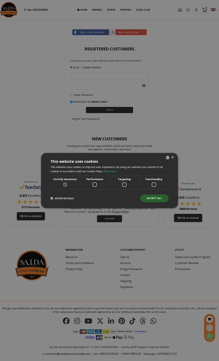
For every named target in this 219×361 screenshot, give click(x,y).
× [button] (172, 157)
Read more (110, 171)
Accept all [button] (154, 198)
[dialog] (109, 180)
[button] (62, 198)
